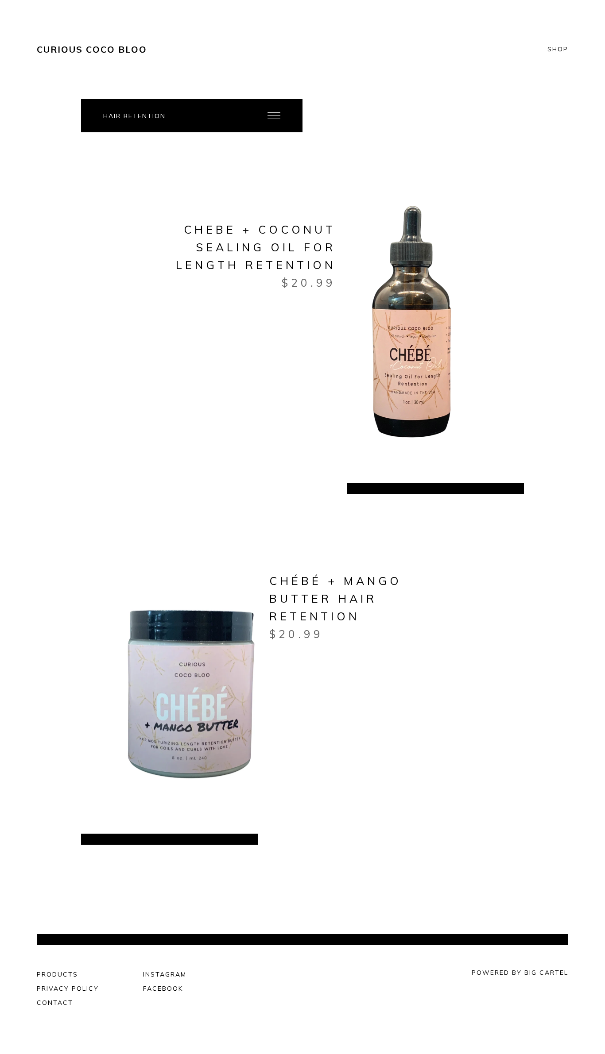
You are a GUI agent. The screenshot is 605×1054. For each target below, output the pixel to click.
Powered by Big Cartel (520, 973)
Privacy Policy (68, 988)
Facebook (163, 988)
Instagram (164, 974)
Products (57, 974)
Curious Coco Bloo (92, 49)
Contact (55, 1003)
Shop (557, 49)
